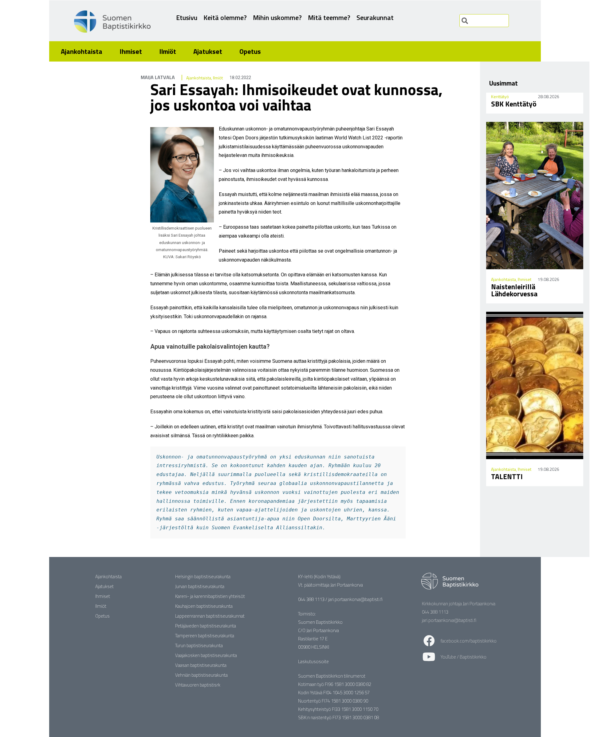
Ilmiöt (167, 51)
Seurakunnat (375, 17)
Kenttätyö (500, 96)
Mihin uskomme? (277, 17)
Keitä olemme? (225, 17)
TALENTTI (507, 476)
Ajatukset (207, 51)
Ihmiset (131, 51)
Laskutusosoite (313, 661)
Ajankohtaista (81, 51)
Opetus (250, 51)
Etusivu (186, 17)
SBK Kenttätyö (514, 103)
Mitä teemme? (329, 17)
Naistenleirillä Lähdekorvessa (514, 290)
